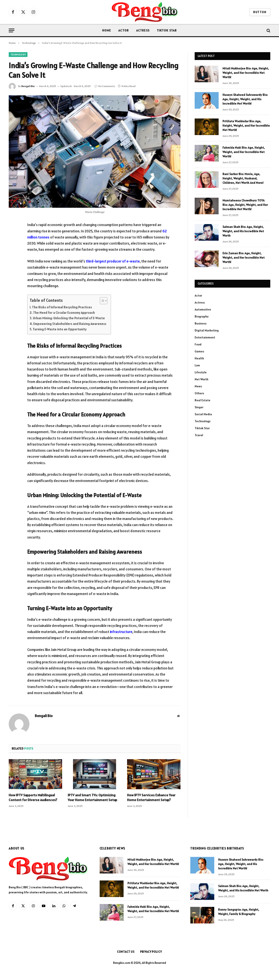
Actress (143, 30)
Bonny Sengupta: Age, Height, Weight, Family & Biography (238, 912)
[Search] (268, 30)
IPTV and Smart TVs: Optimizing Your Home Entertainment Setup (92, 797)
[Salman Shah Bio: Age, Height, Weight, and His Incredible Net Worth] (207, 232)
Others (199, 393)
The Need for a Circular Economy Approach (64, 313)
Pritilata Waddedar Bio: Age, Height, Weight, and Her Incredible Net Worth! (246, 125)
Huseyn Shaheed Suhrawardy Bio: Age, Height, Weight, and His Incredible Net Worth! (245, 99)
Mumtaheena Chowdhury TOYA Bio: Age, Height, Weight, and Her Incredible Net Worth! (245, 204)
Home (106, 30)
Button (259, 12)
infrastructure (121, 631)
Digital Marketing (207, 330)
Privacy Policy (151, 952)
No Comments (106, 86)
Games (199, 351)
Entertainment (205, 337)
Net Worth (201, 379)
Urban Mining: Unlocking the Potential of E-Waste (69, 318)
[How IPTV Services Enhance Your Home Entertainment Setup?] (153, 774)
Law (197, 365)
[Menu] (11, 30)
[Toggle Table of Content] (101, 300)
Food (198, 344)
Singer (199, 407)
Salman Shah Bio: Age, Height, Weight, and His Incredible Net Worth (243, 231)
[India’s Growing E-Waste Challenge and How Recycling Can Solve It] (94, 151)
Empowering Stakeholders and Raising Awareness (69, 324)
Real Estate (202, 400)
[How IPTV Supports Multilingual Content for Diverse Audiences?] (35, 774)
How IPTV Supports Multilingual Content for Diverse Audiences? (33, 797)
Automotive (203, 309)
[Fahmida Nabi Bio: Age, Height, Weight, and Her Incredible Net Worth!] (207, 153)
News (198, 386)
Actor (123, 30)
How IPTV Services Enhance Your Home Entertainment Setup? (151, 797)
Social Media (203, 414)
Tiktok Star (167, 30)
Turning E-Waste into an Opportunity (60, 329)
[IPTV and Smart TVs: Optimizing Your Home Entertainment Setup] (94, 774)
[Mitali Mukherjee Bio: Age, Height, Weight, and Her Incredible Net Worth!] (207, 74)
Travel (199, 435)
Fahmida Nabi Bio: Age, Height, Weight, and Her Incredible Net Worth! (244, 152)
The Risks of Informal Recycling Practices (62, 307)
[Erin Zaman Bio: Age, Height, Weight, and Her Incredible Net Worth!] (207, 259)
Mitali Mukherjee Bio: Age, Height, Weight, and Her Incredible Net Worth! (246, 72)
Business (200, 323)
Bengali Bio (28, 86)
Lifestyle (201, 372)
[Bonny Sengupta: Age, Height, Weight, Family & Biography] (202, 915)
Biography (202, 316)
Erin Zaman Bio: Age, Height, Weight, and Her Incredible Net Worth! (244, 257)
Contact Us (126, 952)
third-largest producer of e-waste (113, 261)
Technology (18, 54)
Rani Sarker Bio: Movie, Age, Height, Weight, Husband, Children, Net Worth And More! (243, 178)
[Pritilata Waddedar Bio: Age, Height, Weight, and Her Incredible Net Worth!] (207, 126)
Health (199, 358)
